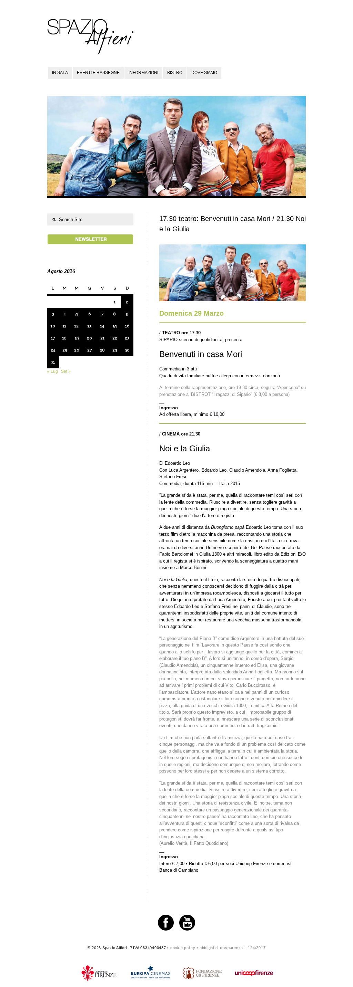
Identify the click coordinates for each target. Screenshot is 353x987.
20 (89, 338)
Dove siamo (204, 73)
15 (115, 326)
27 (89, 350)
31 (53, 362)
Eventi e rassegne (98, 73)
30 (127, 350)
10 (53, 326)
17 (53, 338)
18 (64, 338)
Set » (66, 371)
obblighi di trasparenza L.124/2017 (233, 948)
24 (53, 350)
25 (64, 350)
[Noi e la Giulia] (232, 299)
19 (77, 338)
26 (76, 350)
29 (114, 350)
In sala (60, 73)
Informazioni (143, 73)
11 (64, 326)
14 (102, 326)
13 (89, 326)
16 (127, 326)
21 (102, 338)
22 (114, 338)
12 (76, 326)
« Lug (52, 371)
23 (127, 338)
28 (102, 350)
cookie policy (182, 948)
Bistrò (174, 73)
